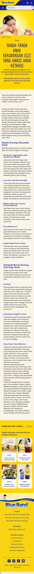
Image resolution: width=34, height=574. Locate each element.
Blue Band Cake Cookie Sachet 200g (17, 514)
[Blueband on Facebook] (9, 560)
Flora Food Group (17, 538)
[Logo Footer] (17, 503)
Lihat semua (29, 426)
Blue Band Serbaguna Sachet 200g (17, 518)
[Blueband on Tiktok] (18, 560)
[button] (27, 3)
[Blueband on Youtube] (23, 560)
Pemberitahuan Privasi (17, 547)
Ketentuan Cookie (17, 544)
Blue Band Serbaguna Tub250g (17, 521)
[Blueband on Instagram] (13, 560)
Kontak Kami (17, 541)
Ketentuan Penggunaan (17, 550)
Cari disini (32, 7)
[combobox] (20, 7)
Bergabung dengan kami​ (17, 529)
